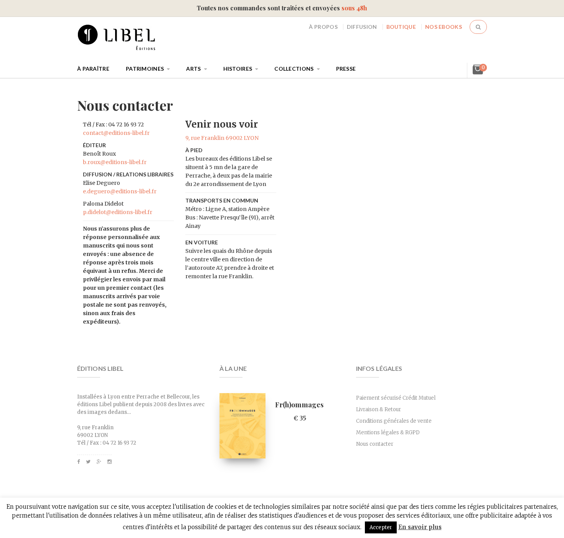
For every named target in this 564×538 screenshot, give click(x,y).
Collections (293, 68)
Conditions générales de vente (394, 421)
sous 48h (354, 8)
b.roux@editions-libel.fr (115, 162)
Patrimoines (145, 68)
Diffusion (362, 26)
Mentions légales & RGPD (388, 432)
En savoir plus (420, 527)
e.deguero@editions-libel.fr (120, 191)
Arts (193, 68)
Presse (346, 68)
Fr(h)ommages (299, 404)
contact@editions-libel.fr (116, 133)
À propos (323, 26)
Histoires (237, 68)
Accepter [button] (380, 527)
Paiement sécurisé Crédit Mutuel (395, 398)
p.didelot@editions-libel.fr (117, 212)
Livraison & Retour (378, 409)
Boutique (401, 26)
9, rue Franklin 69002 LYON (222, 137)
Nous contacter (374, 444)
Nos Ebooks (443, 26)
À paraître (93, 68)
